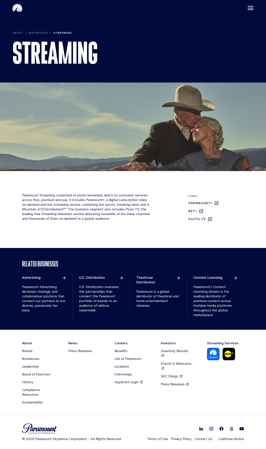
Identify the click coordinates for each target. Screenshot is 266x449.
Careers (121, 343)
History (27, 382)
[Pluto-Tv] (229, 354)
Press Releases (80, 351)
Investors (168, 343)
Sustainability (32, 402)
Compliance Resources (31, 392)
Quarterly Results (174, 351)
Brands (27, 351)
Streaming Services (223, 343)
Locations (122, 366)
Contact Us (203, 439)
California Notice (231, 439)
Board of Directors (36, 374)
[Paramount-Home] (17, 8)
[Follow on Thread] (231, 428)
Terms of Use (157, 439)
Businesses (38, 32)
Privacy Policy (181, 439)
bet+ (192, 211)
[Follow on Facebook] (221, 428)
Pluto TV (197, 219)
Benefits (121, 351)
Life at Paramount (128, 359)
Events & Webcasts (176, 363)
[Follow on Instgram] (211, 428)
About (17, 32)
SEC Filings (170, 376)
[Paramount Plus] (213, 354)
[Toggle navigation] (251, 8)
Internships (123, 374)
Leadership (30, 366)
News (72, 343)
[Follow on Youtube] (241, 428)
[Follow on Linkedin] (201, 428)
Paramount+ (200, 203)
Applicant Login (127, 382)
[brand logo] (71, 429)
